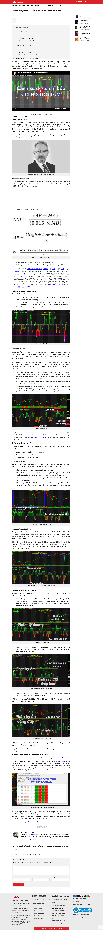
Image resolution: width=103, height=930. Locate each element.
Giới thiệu (22, 5)
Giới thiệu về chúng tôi (58, 905)
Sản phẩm (30, 5)
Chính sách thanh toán (38, 916)
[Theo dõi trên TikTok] (78, 896)
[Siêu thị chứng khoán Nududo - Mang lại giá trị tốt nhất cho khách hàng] (18, 2)
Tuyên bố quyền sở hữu (59, 913)
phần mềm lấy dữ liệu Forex (39, 437)
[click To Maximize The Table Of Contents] (14, 20)
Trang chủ (14, 5)
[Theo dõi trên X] (80, 896)
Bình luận (16, 865)
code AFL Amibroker (62, 761)
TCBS (62, 269)
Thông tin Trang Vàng (58, 920)
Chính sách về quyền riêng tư (40, 918)
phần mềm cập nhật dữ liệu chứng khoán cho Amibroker (49, 433)
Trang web (54, 877)
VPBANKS (17, 271)
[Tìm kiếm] (85, 2)
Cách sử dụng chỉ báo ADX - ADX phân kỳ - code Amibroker (30, 855)
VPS (53, 269)
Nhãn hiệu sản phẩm (58, 915)
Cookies (34, 906)
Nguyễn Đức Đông (33, 834)
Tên (14, 877)
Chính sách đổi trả (37, 908)
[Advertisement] (41, 198)
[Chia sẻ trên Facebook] (36, 827)
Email (34, 877)
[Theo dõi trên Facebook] (74, 896)
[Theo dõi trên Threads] (82, 896)
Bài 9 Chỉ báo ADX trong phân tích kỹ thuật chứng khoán (29, 849)
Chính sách (51, 5)
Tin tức (43, 5)
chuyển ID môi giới (24, 274)
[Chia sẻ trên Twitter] (38, 827)
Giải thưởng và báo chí (58, 910)
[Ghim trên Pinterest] (43, 827)
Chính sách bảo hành (37, 911)
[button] (87, 2)
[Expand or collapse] (13, 26)
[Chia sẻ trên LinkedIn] (46, 827)
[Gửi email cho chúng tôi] (85, 896)
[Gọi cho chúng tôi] (87, 896)
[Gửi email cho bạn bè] (41, 827)
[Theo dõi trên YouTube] (89, 896)
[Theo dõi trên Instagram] (76, 896)
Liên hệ (59, 5)
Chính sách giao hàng (38, 913)
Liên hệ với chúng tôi (58, 923)
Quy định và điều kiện (58, 918)
